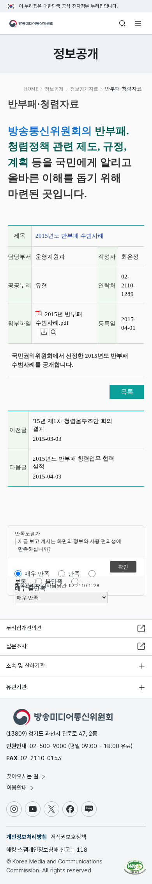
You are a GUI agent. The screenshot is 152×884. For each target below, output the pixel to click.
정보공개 (54, 89)
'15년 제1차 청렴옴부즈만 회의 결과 (72, 425)
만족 (74, 574)
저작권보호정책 (68, 837)
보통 (21, 581)
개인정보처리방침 (26, 837)
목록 (127, 391)
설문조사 (16, 646)
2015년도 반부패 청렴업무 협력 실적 (73, 463)
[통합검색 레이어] (122, 23)
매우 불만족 (30, 588)
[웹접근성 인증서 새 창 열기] (135, 864)
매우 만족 (37, 574)
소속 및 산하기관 (25, 665)
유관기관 (16, 687)
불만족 (54, 581)
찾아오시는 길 (23, 776)
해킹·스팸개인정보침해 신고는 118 (46, 849)
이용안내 (17, 787)
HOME (31, 89)
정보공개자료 (84, 89)
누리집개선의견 (24, 628)
